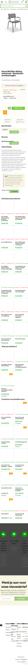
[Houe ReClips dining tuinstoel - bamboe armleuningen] (21, 232)
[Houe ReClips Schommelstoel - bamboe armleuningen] (7, 257)
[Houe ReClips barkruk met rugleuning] (7, 305)
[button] (18, 108)
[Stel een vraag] (5, 112)
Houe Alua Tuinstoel (20, 339)
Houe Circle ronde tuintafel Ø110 (19, 514)
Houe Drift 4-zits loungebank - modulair (6, 466)
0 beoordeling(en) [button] (6, 80)
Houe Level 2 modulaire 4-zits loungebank (19, 489)
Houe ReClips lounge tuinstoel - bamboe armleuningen (20, 268)
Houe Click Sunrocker (6, 488)
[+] (9, 107)
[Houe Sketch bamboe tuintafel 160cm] (7, 355)
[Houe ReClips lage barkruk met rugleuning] (21, 305)
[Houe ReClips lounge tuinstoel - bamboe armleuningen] (21, 257)
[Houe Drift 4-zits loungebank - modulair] (7, 455)
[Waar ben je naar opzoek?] (26, 5)
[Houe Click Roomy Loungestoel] (21, 455)
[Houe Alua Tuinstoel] (21, 329)
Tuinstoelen (13, 9)
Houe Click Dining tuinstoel (5, 442)
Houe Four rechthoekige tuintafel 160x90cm (6, 390)
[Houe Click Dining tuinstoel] (7, 432)
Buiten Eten (6, 9)
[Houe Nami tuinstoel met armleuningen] (21, 281)
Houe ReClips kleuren (8, 96)
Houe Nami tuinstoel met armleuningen (20, 291)
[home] (1, 9)
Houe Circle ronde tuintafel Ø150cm (19, 418)
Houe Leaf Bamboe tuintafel (6, 418)
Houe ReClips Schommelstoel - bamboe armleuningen (6, 268)
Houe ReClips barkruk (6, 242)
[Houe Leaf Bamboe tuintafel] (7, 408)
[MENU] (2, 2)
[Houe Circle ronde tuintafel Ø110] (21, 504)
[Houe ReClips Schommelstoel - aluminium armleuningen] (7, 207)
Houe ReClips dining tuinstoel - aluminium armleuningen (20, 218)
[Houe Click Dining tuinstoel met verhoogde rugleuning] (21, 355)
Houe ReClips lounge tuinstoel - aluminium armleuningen (6, 292)
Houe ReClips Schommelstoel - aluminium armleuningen (5, 218)
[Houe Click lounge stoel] (21, 432)
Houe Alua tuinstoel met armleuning (6, 339)
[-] (9, 108)
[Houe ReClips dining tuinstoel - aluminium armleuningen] (21, 207)
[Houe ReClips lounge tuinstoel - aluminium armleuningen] (7, 281)
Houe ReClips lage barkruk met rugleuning (19, 316)
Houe (8, 91)
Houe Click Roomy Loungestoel (19, 466)
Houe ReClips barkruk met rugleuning (6, 315)
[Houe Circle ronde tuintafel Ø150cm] (21, 408)
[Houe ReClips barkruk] (7, 232)
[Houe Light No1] (7, 504)
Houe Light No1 (5, 513)
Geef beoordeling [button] (15, 80)
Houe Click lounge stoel (21, 442)
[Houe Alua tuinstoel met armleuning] (7, 329)
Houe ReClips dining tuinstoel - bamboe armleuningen (20, 243)
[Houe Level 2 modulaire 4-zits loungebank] (21, 478)
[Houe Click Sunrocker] (7, 478)
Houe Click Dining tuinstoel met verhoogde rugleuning (20, 366)
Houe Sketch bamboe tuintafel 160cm (6, 365)
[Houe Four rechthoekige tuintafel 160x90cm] (7, 379)
